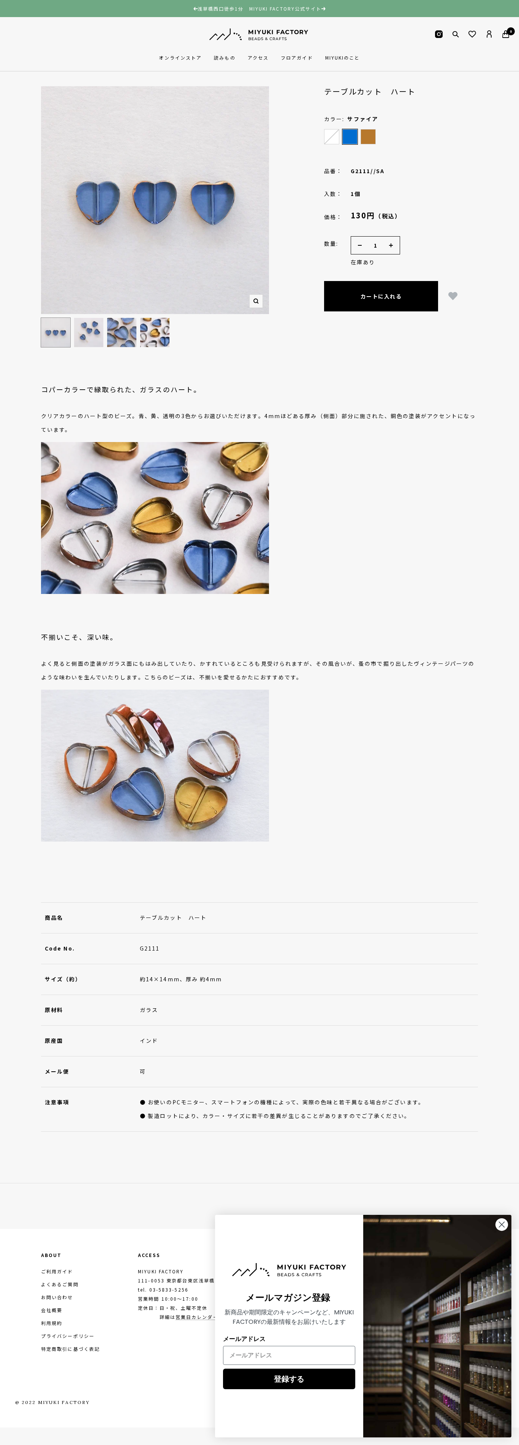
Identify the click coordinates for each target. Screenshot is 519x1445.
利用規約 (51, 1323)
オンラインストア (180, 57)
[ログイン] (489, 34)
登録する (289, 1379)
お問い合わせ (57, 1297)
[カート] (506, 34)
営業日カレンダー (197, 1317)
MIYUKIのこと (342, 57)
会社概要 (51, 1310)
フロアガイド (297, 57)
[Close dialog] (501, 1224)
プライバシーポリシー (68, 1336)
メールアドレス (244, 1338)
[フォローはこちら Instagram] (439, 34)
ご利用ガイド (57, 1271)
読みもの (224, 57)
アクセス (258, 57)
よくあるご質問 (60, 1284)
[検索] (455, 34)
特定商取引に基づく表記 (70, 1349)
